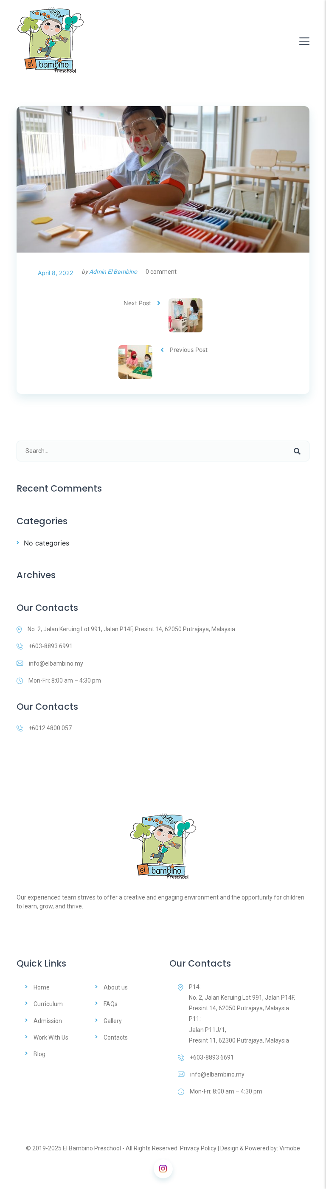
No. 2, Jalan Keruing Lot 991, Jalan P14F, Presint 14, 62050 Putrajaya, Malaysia (131, 629)
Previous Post (189, 349)
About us (116, 987)
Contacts (116, 1037)
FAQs (111, 1004)
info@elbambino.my (56, 663)
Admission (48, 1021)
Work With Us (51, 1037)
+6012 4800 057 (50, 728)
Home (42, 987)
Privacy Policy (198, 1148)
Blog (39, 1054)
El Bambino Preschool (92, 1148)
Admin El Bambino (113, 271)
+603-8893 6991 (50, 646)
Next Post (137, 302)
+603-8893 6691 (212, 1057)
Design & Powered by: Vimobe (260, 1148)
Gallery (113, 1021)
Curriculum (48, 1004)
